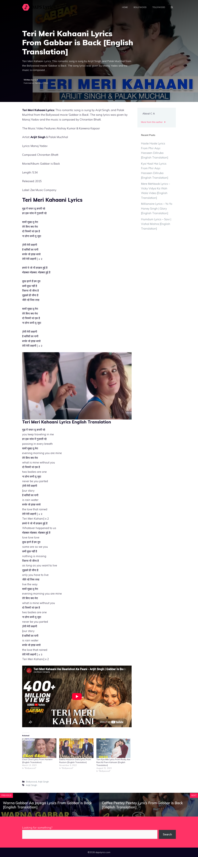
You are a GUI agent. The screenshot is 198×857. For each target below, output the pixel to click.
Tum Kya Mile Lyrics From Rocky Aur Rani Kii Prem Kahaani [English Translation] (113, 762)
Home (125, 7)
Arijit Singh (43, 781)
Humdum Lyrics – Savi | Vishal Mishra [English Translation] (156, 224)
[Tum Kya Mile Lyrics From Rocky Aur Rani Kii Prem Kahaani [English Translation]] (113, 748)
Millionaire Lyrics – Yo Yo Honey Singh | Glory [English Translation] (156, 208)
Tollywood (158, 7)
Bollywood (140, 7)
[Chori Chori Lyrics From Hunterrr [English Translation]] (39, 748)
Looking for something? (37, 827)
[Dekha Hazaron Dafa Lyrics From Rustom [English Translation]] (76, 748)
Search (167, 834)
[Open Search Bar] (172, 7)
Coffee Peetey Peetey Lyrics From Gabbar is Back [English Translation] (142, 805)
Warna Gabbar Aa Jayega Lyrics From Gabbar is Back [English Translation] (47, 805)
